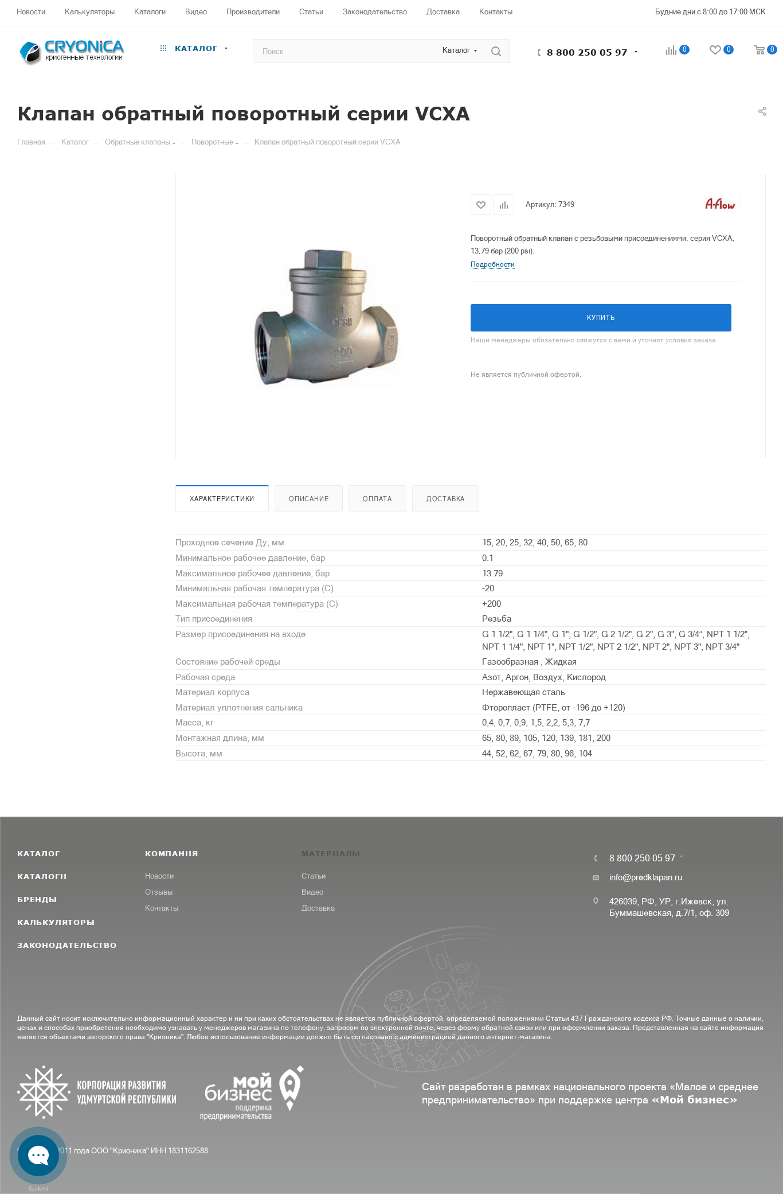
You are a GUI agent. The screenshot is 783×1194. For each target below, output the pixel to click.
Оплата (377, 498)
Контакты (161, 908)
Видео (312, 892)
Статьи (314, 876)
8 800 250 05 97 (587, 52)
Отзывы (159, 892)
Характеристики (222, 498)
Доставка (445, 498)
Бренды (37, 899)
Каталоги (41, 876)
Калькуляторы (56, 922)
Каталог (38, 853)
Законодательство (67, 945)
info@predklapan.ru (645, 877)
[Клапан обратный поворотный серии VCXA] (323, 315)
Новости (159, 876)
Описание (308, 498)
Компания (171, 853)
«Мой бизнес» (694, 1099)
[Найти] (496, 51)
